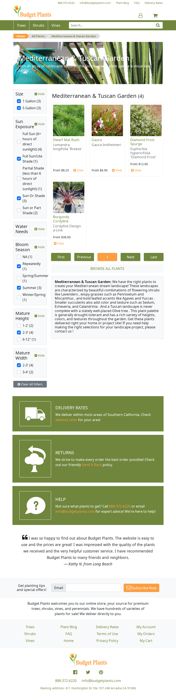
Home (21, 36)
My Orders (146, 633)
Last (153, 257)
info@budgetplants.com (101, 680)
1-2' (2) (28, 325)
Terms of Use (107, 633)
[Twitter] (88, 672)
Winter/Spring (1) (34, 297)
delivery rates (66, 419)
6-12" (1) (29, 339)
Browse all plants (107, 268)
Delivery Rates (107, 627)
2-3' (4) (28, 332)
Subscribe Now (143, 588)
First (61, 257)
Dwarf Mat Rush (66, 139)
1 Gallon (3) (32, 101)
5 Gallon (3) (32, 108)
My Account (146, 627)
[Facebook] (75, 672)
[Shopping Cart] (155, 15)
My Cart (146, 640)
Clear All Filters (31, 384)
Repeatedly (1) (32, 266)
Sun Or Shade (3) (34, 198)
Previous (84, 257)
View (79, 170)
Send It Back (92, 464)
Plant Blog (69, 627)
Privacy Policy (107, 640)
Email (58, 587)
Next (130, 257)
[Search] (158, 25)
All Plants (38, 36)
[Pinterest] (101, 672)
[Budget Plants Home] (32, 11)
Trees (30, 627)
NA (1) (27, 256)
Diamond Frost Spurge (142, 141)
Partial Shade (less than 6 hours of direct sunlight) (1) (33, 178)
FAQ (68, 633)
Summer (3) (32, 287)
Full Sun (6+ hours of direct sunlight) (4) (32, 141)
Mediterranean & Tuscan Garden (74, 36)
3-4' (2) (28, 372)
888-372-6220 (119, 506)
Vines (30, 640)
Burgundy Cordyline (61, 218)
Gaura (97, 139)
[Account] (140, 15)
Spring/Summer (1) (36, 278)
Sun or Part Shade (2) (32, 210)
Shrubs (30, 633)
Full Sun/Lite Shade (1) (32, 159)
